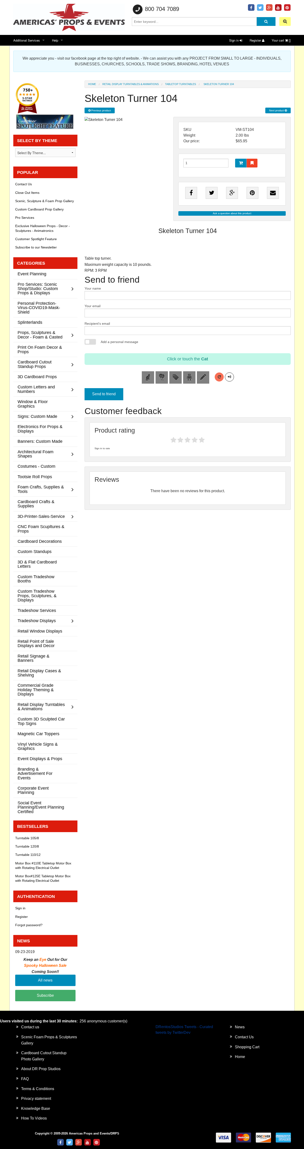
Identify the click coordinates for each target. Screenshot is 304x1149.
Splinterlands (30, 322)
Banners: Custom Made (40, 441)
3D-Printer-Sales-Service (41, 516)
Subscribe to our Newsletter (36, 247)
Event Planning (32, 273)
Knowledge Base (35, 1108)
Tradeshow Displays (37, 620)
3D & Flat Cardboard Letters (37, 564)
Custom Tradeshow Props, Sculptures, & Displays (37, 595)
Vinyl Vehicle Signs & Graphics (38, 746)
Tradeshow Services (37, 610)
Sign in (234, 40)
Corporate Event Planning (33, 790)
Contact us (30, 1027)
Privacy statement (36, 1099)
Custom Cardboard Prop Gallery (39, 209)
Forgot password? (29, 925)
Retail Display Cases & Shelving (39, 672)
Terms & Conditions (37, 1089)
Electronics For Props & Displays (40, 428)
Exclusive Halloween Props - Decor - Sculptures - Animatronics (42, 228)
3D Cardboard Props (37, 376)
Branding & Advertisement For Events (35, 773)
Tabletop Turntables (180, 84)
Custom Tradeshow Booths (36, 578)
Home (92, 84)
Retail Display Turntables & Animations (130, 84)
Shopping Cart (247, 1047)
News (240, 1027)
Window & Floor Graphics (33, 403)
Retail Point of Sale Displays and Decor (36, 643)
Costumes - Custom (36, 466)
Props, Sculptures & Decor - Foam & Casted (40, 334)
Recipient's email (97, 323)
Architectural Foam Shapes (35, 453)
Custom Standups (35, 551)
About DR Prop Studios (41, 1069)
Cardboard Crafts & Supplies (36, 503)
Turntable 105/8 (27, 838)
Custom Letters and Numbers (36, 389)
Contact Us (23, 184)
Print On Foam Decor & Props (40, 349)
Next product (277, 110)
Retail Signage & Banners (33, 658)
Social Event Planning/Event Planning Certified (41, 807)
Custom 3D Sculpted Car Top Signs (41, 721)
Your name (93, 288)
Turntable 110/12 (28, 855)
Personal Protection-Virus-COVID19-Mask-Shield (39, 308)
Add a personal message (119, 342)
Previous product (100, 110)
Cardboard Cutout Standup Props (35, 364)
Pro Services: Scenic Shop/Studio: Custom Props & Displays (38, 289)
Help (55, 40)
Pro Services (24, 217)
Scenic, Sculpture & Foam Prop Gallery (44, 201)
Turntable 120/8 (27, 846)
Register (256, 40)
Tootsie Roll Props (35, 476)
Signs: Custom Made (37, 416)
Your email (92, 306)
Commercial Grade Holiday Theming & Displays (36, 689)
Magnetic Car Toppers (38, 733)
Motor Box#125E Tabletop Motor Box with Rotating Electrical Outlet (43, 878)
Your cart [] (281, 40)
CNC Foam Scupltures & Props (41, 528)
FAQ (25, 1079)
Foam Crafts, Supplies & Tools (41, 489)
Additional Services (26, 40)
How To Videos (34, 1118)
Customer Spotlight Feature (36, 239)
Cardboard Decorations (40, 541)
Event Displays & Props (40, 758)
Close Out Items (27, 193)
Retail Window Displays (40, 631)
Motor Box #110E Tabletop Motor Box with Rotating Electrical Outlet (43, 865)
